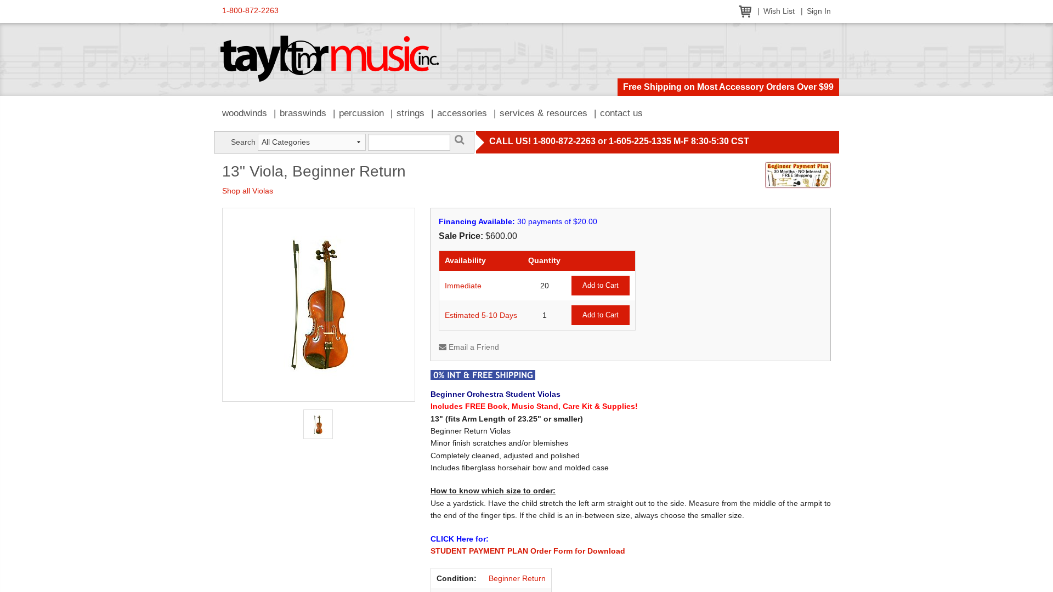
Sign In (819, 11)
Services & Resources (543, 113)
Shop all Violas (247, 190)
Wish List (779, 11)
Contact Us (621, 113)
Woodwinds (244, 113)
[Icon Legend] (483, 374)
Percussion (361, 113)
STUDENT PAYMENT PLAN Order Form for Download (528, 551)
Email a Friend (472, 347)
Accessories (462, 113)
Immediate (463, 285)
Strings (410, 113)
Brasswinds (303, 113)
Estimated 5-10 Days (481, 315)
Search (243, 142)
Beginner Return (517, 578)
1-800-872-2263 (250, 11)
